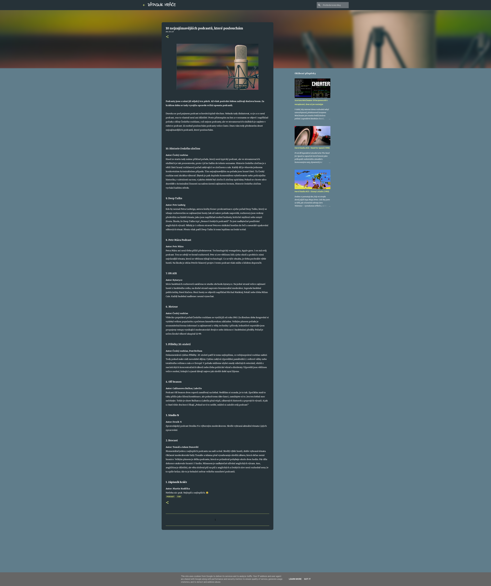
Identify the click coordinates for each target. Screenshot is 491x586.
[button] (167, 37)
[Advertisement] (217, 552)
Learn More (295, 579)
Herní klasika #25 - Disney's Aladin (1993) (312, 191)
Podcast (170, 496)
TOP (179, 496)
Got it (307, 579)
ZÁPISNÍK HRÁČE (162, 5)
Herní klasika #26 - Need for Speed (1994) (312, 148)
